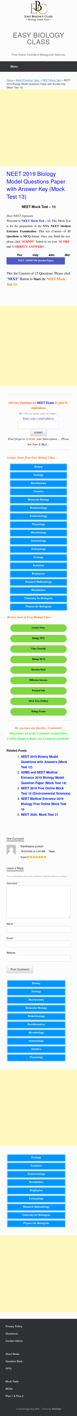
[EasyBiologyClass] (38, 11)
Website (11, 952)
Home (10, 80)
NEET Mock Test (51, 80)
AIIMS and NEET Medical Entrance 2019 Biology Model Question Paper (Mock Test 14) (43, 777)
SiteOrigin (56, 1408)
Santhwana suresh (32, 846)
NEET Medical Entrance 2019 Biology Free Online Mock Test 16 (43, 803)
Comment (13, 883)
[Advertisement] (38, 127)
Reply (52, 851)
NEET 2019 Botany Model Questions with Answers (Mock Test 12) (44, 761)
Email (10, 938)
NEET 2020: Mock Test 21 (39, 814)
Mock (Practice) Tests (28, 80)
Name (11, 923)
